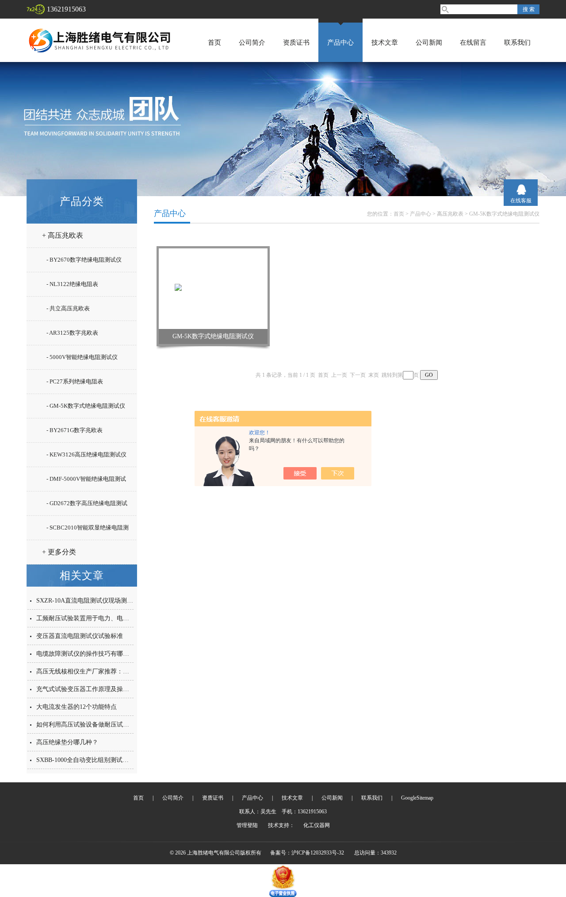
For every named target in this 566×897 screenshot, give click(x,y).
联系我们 (517, 42)
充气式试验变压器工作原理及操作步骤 (89, 689)
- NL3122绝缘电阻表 (72, 284)
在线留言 (473, 42)
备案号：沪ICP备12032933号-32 (307, 853)
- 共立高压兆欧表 (68, 308)
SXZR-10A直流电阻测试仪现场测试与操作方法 (100, 600)
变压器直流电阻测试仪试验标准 (79, 636)
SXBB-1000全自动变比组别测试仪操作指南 (94, 760)
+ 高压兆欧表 (62, 235)
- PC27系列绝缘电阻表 (74, 381)
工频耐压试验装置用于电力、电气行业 (89, 618)
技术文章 (384, 42)
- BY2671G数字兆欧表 (74, 430)
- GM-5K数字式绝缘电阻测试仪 (85, 405)
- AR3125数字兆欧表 (72, 332)
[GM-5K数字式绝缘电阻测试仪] (213, 288)
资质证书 (296, 42)
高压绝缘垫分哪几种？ (67, 742)
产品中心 (340, 42)
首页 (214, 42)
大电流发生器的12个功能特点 (76, 707)
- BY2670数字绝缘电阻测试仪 (84, 259)
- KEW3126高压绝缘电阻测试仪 (86, 454)
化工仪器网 (316, 825)
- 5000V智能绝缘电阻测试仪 (82, 357)
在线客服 (521, 200)
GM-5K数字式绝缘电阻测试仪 (504, 214)
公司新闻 (429, 42)
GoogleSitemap (417, 798)
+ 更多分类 (59, 552)
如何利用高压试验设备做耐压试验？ (85, 724)
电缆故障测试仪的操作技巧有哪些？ (85, 653)
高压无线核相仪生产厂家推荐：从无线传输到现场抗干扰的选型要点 (129, 671)
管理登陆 (247, 825)
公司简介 (252, 42)
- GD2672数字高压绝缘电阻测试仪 (86, 507)
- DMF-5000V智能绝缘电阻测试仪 (86, 483)
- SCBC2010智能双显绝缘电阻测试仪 (87, 531)
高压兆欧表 (450, 214)
